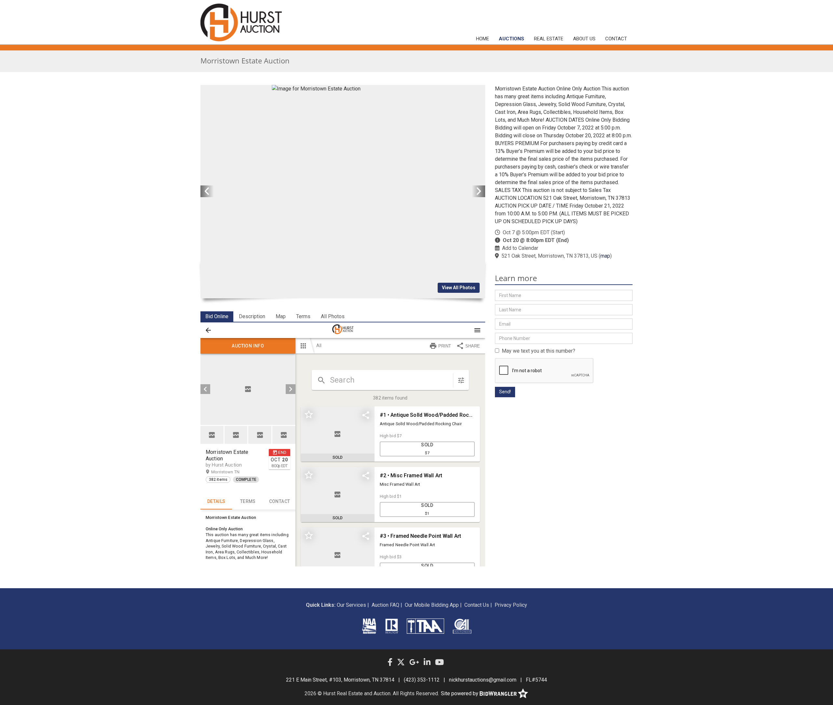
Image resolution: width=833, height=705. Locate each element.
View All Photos (458, 287)
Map (281, 316)
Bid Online (216, 316)
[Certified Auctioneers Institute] (462, 626)
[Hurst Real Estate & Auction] (241, 22)
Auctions (511, 39)
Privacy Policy (511, 605)
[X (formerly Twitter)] (401, 662)
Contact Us (476, 605)
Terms (303, 316)
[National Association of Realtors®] (392, 626)
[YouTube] (439, 662)
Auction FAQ (385, 605)
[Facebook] (390, 662)
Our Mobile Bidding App (432, 605)
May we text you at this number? (537, 351)
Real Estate (548, 39)
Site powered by (460, 693)
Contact (616, 39)
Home (482, 39)
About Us (584, 39)
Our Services (351, 605)
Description (252, 316)
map (605, 256)
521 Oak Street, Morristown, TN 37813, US (549, 256)
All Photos (333, 316)
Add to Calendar (520, 248)
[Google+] (414, 662)
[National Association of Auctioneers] (369, 626)
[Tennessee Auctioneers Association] (425, 626)
